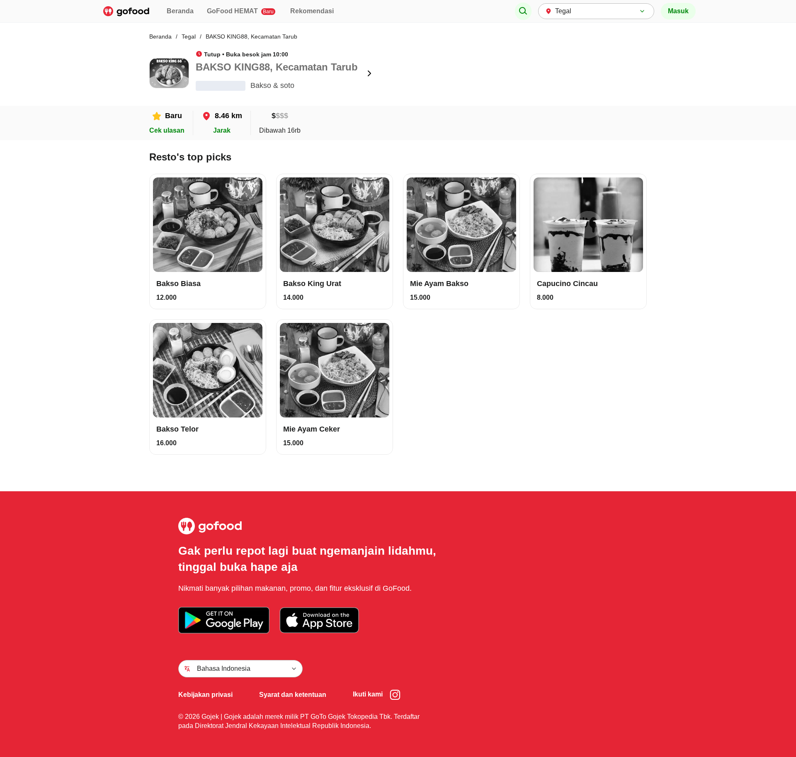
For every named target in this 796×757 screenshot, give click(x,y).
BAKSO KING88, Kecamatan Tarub (251, 36)
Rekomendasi (312, 11)
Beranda (180, 11)
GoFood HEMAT (240, 11)
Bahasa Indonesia (223, 668)
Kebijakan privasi (205, 694)
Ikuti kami (368, 694)
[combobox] (596, 11)
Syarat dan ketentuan (292, 694)
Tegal (189, 36)
